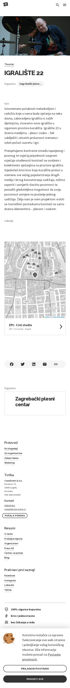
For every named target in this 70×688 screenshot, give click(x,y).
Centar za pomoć (13, 553)
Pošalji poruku (15, 515)
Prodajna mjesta (13, 539)
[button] (35, 275)
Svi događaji (11, 448)
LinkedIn (9, 585)
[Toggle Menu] (64, 5)
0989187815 (9, 505)
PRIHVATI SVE (35, 679)
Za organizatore (13, 453)
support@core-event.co (15, 509)
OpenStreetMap (59, 317)
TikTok (7, 590)
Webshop (9, 463)
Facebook (9, 575)
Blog (6, 557)
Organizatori (11, 543)
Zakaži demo (11, 458)
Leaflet (47, 317)
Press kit (9, 548)
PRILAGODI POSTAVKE (35, 668)
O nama (8, 534)
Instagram (10, 580)
